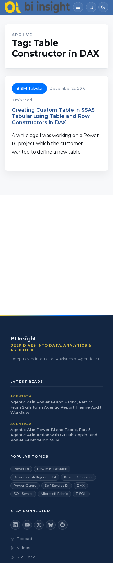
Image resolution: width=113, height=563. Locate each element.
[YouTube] (27, 525)
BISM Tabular (29, 88)
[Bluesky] (51, 525)
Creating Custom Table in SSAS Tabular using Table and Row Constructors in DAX (53, 116)
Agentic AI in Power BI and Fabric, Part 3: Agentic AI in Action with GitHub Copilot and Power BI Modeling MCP (53, 434)
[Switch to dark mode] (103, 7)
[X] (39, 525)
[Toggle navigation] (78, 7)
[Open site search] (91, 7)
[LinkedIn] (15, 525)
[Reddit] (63, 525)
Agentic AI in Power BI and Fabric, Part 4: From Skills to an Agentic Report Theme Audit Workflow (55, 407)
